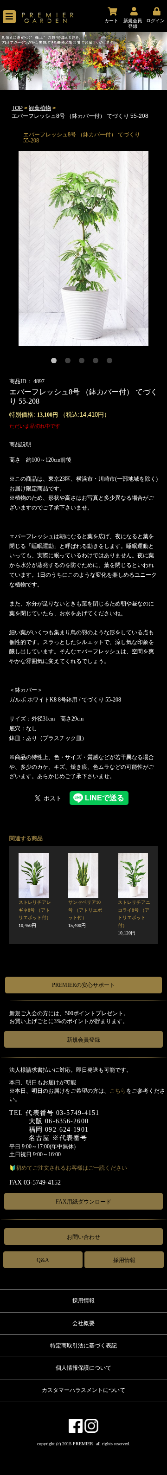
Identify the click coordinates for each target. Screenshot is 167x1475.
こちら (117, 1091)
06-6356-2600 (66, 1121)
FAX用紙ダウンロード (83, 1201)
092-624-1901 (66, 1129)
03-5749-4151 (77, 1112)
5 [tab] (111, 362)
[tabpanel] (83, 248)
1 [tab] (55, 362)
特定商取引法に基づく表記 (83, 1345)
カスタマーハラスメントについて (83, 1390)
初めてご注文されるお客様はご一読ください (71, 1168)
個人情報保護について (83, 1368)
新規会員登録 (83, 1040)
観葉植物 (40, 108)
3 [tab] (83, 362)
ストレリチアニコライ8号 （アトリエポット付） (134, 917)
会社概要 (83, 1323)
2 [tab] (69, 362)
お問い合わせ (83, 1237)
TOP (17, 108)
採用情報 (124, 1260)
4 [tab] (97, 362)
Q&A (43, 1260)
